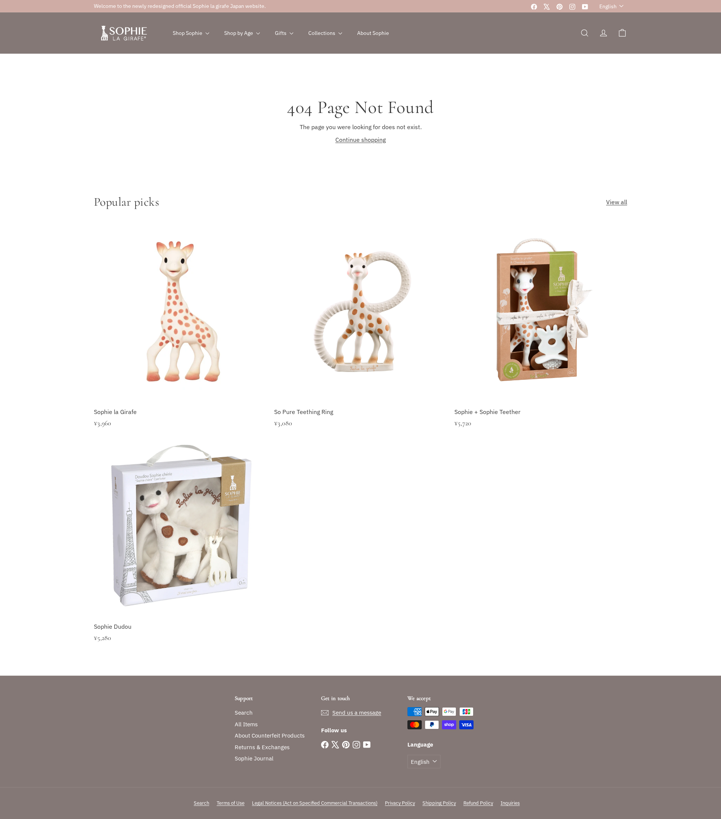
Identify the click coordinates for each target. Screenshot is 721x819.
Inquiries (510, 803)
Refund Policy (478, 803)
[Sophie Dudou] (180, 551)
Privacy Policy (400, 803)
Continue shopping (360, 139)
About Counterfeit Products (270, 735)
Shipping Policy (439, 803)
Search (244, 712)
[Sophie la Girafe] (180, 337)
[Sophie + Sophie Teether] (540, 337)
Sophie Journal (254, 758)
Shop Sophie (188, 33)
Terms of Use (230, 803)
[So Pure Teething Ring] (360, 337)
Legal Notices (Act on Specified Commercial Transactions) (314, 803)
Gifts (281, 33)
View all (616, 202)
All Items (246, 724)
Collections (322, 33)
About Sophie (373, 33)
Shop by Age (239, 33)
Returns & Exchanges (262, 747)
